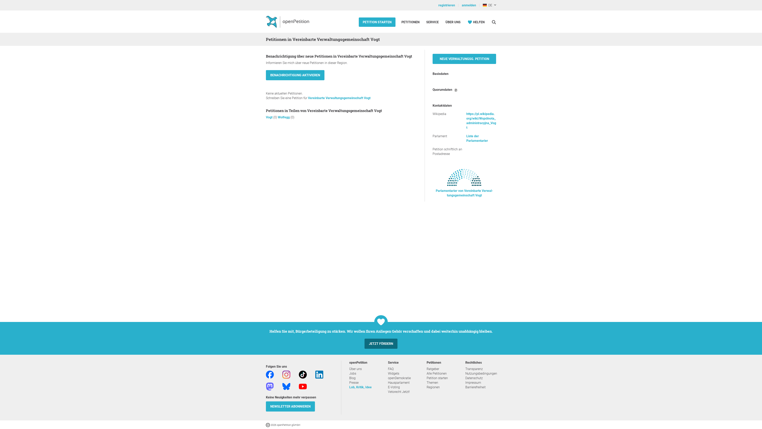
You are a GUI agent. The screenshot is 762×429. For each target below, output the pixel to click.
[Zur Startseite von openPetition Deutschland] (288, 21)
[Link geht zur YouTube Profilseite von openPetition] (303, 386)
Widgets (393, 373)
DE (489, 5)
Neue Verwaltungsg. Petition (464, 59)
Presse (354, 383)
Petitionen (410, 22)
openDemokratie (399, 378)
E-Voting (394, 387)
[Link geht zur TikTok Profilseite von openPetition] (303, 374)
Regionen (433, 387)
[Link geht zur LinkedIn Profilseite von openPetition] (319, 374)
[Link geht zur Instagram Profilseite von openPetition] (286, 374)
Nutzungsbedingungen (481, 373)
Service (432, 22)
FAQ (391, 369)
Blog (352, 378)
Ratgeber (433, 369)
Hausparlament (399, 383)
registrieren (446, 5)
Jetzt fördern (381, 344)
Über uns (355, 369)
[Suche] (493, 22)
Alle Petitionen (437, 373)
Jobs (352, 373)
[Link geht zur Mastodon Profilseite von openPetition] (270, 386)
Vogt (269, 117)
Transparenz (474, 369)
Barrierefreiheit (475, 387)
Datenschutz (474, 378)
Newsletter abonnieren (290, 406)
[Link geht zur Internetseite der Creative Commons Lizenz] (268, 425)
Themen (432, 383)
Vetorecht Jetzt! (399, 392)
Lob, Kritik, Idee (360, 387)
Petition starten (377, 22)
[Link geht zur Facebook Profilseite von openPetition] (270, 374)
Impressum (473, 383)
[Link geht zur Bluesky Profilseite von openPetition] (286, 386)
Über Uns (453, 22)
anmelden (469, 5)
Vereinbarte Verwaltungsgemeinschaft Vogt (339, 98)
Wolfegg (284, 117)
